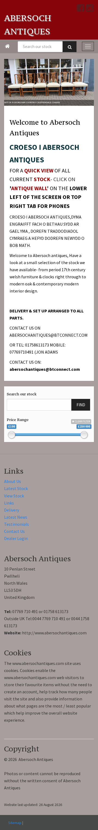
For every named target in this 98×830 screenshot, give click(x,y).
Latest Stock (16, 488)
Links (9, 503)
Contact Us (14, 531)
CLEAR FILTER (82, 421)
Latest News (15, 517)
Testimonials (16, 524)
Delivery (11, 510)
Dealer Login (16, 538)
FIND (80, 404)
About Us (12, 481)
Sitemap (15, 822)
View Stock (14, 495)
